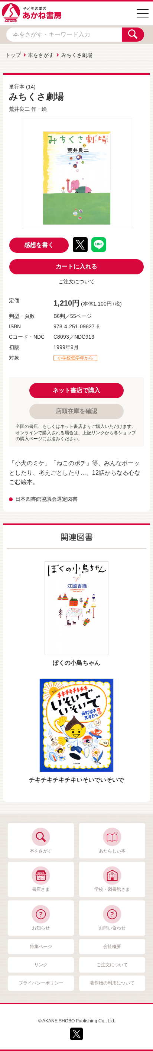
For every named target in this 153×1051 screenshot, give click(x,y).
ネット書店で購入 (76, 390)
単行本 (17, 87)
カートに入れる (76, 266)
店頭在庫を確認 (76, 411)
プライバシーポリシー (41, 983)
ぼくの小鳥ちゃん (76, 663)
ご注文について (76, 281)
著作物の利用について (112, 983)
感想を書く (39, 245)
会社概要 (112, 946)
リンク (41, 964)
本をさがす (41, 55)
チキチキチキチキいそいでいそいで (76, 780)
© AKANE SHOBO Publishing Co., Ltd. (76, 1020)
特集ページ (41, 946)
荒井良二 (19, 109)
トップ (13, 55)
